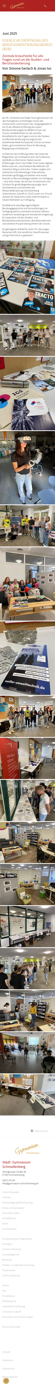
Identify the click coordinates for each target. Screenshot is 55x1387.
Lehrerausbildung (11, 1275)
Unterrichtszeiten (10, 1192)
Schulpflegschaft (10, 1254)
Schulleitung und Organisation (17, 1238)
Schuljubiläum (9, 1228)
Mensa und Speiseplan (13, 1207)
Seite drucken (40, 1130)
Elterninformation (11, 1213)
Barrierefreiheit (9, 1376)
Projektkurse (8, 1295)
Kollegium (7, 1243)
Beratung (6, 1259)
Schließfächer (9, 1218)
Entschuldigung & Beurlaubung (17, 1202)
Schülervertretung (11, 1249)
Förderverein (8, 1270)
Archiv (5, 1223)
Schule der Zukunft (11, 1311)
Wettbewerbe (9, 1301)
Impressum (7, 1360)
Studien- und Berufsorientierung (18, 1265)
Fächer (5, 1285)
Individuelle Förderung (13, 1306)
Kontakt (6, 1351)
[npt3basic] (17, 5)
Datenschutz (8, 1368)
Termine (6, 1197)
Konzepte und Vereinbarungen (17, 1316)
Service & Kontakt (11, 1326)
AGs (4, 1290)
